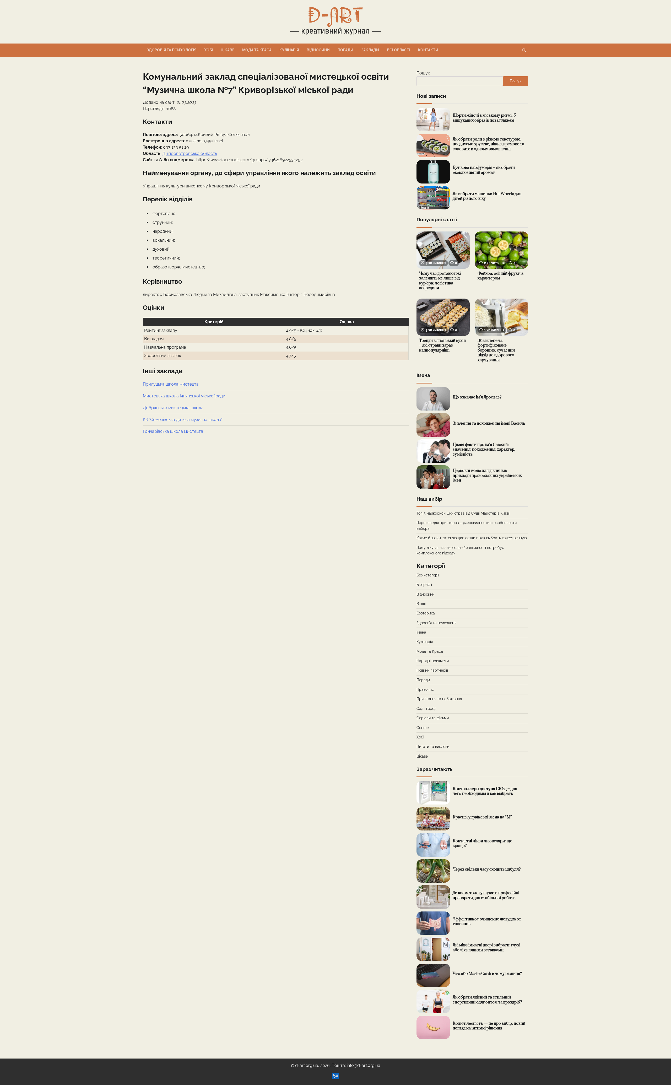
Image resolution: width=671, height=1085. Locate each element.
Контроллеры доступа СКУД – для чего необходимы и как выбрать (485, 791)
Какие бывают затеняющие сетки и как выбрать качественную (471, 538)
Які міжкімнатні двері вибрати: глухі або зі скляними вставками (486, 948)
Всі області (398, 50)
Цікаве (227, 50)
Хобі (208, 50)
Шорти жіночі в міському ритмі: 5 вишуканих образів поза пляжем (484, 118)
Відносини (318, 50)
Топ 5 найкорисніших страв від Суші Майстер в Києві (463, 513)
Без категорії (427, 575)
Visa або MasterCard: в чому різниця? (487, 973)
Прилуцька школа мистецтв (171, 384)
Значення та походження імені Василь (489, 423)
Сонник (422, 728)
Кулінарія (289, 50)
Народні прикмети (432, 661)
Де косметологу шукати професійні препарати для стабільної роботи (486, 895)
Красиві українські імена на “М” (482, 817)
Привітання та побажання (439, 699)
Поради (345, 50)
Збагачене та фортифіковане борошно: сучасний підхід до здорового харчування (496, 350)
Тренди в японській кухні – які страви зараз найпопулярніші (442, 345)
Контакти (428, 50)
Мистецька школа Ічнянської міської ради (184, 395)
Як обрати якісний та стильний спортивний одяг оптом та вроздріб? (487, 1000)
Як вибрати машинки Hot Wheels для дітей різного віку (487, 196)
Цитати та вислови (432, 746)
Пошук (423, 73)
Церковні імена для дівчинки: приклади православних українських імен (487, 475)
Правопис (425, 689)
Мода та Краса (257, 50)
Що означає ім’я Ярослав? (477, 397)
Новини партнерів (432, 670)
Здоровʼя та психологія (171, 50)
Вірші (421, 604)
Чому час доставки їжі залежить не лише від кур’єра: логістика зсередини (440, 281)
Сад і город (426, 708)
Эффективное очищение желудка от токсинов (487, 922)
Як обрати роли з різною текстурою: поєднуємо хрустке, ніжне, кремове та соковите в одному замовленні (488, 144)
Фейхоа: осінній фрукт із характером (501, 276)
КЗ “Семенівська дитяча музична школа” (183, 419)
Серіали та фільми (432, 718)
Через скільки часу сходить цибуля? (487, 869)
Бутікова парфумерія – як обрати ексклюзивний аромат (484, 170)
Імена (421, 632)
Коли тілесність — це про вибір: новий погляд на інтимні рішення (489, 1026)
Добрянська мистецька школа (173, 407)
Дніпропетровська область (189, 153)
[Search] (524, 50)
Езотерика (425, 613)
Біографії (424, 584)
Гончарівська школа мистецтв (173, 431)
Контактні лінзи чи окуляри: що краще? (482, 844)
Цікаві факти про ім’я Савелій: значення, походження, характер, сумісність (484, 449)
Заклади (370, 50)
